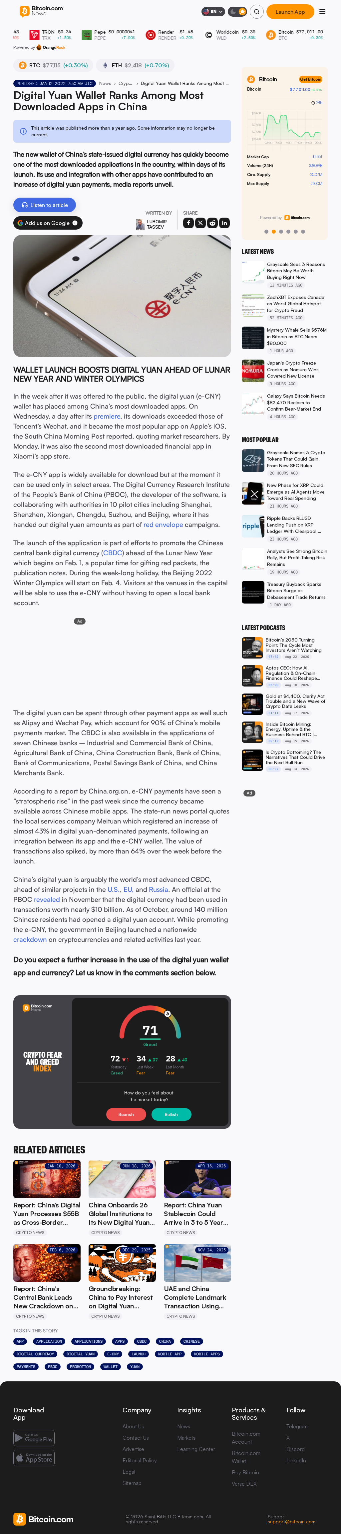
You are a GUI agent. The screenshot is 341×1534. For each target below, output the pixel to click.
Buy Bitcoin (245, 1472)
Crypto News (126, 83)
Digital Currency (35, 1354)
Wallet (111, 1366)
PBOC (52, 1366)
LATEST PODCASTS (263, 628)
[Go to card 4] (288, 232)
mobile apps (207, 1354)
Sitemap (132, 1483)
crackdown (30, 939)
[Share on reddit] (212, 223)
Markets (186, 1437)
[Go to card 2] (274, 232)
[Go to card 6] (303, 232)
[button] (75, 223)
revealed (47, 899)
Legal (129, 1471)
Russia (158, 889)
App (20, 1341)
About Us (133, 1426)
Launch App (290, 11)
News (105, 83)
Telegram (297, 1426)
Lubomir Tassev (157, 224)
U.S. (114, 889)
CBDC (112, 553)
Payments (26, 1366)
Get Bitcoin (310, 79)
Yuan (135, 1366)
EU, (129, 889)
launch (139, 1354)
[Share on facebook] (188, 223)
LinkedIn (296, 1460)
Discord (295, 1449)
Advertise (133, 1449)
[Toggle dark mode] (237, 12)
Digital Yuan (81, 1354)
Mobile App (169, 1354)
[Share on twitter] (200, 223)
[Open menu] (322, 11)
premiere (107, 416)
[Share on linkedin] (224, 223)
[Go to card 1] (266, 232)
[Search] (257, 12)
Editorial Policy (140, 1460)
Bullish (171, 1114)
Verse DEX (244, 1483)
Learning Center (196, 1449)
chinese (191, 1341)
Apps (120, 1341)
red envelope (163, 524)
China (165, 1341)
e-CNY (113, 1354)
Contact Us (136, 1437)
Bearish (126, 1114)
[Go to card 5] (296, 232)
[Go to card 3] (281, 232)
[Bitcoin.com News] (41, 12)
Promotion (80, 1366)
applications (89, 1341)
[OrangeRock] (50, 47)
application (49, 1341)
